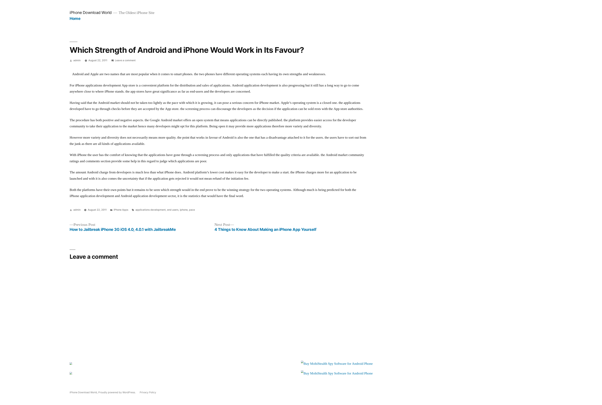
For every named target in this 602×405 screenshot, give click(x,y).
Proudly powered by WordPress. (117, 392)
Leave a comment (125, 60)
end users (172, 209)
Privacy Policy (148, 392)
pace (192, 209)
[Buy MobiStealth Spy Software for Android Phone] (337, 363)
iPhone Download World (91, 12)
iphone (184, 209)
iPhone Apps (121, 209)
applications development (150, 209)
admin (77, 60)
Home (75, 18)
